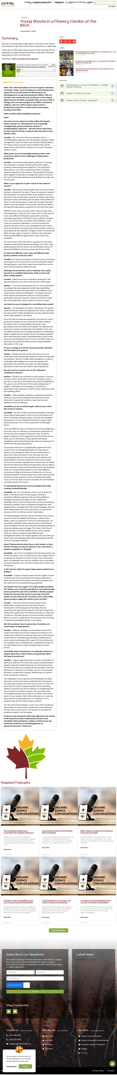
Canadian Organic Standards (93, 1045)
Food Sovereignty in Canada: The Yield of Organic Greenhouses (56, 902)
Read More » (8, 849)
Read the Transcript (14, 82)
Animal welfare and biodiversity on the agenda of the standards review (94, 70)
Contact (112, 6)
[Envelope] (15, 1011)
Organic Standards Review (39, 3)
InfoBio (69, 3)
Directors (49, 1049)
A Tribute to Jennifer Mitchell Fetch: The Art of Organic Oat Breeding (95, 902)
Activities (49, 1040)
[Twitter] (8, 1011)
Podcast (78, 3)
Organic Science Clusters (91, 1036)
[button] (29, 82)
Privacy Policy (98, 1071)
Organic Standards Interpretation (94, 1040)
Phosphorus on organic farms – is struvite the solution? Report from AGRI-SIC (95, 62)
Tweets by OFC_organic (87, 960)
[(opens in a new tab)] (66, 55)
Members (49, 1045)
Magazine (59, 3)
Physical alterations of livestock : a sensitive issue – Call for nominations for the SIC (95, 53)
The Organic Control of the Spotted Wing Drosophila (57, 832)
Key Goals (49, 1036)
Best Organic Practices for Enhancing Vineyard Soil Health (96, 832)
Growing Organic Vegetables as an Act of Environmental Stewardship (18, 902)
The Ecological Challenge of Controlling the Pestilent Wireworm (19, 832)
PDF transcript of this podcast (25, 59)
